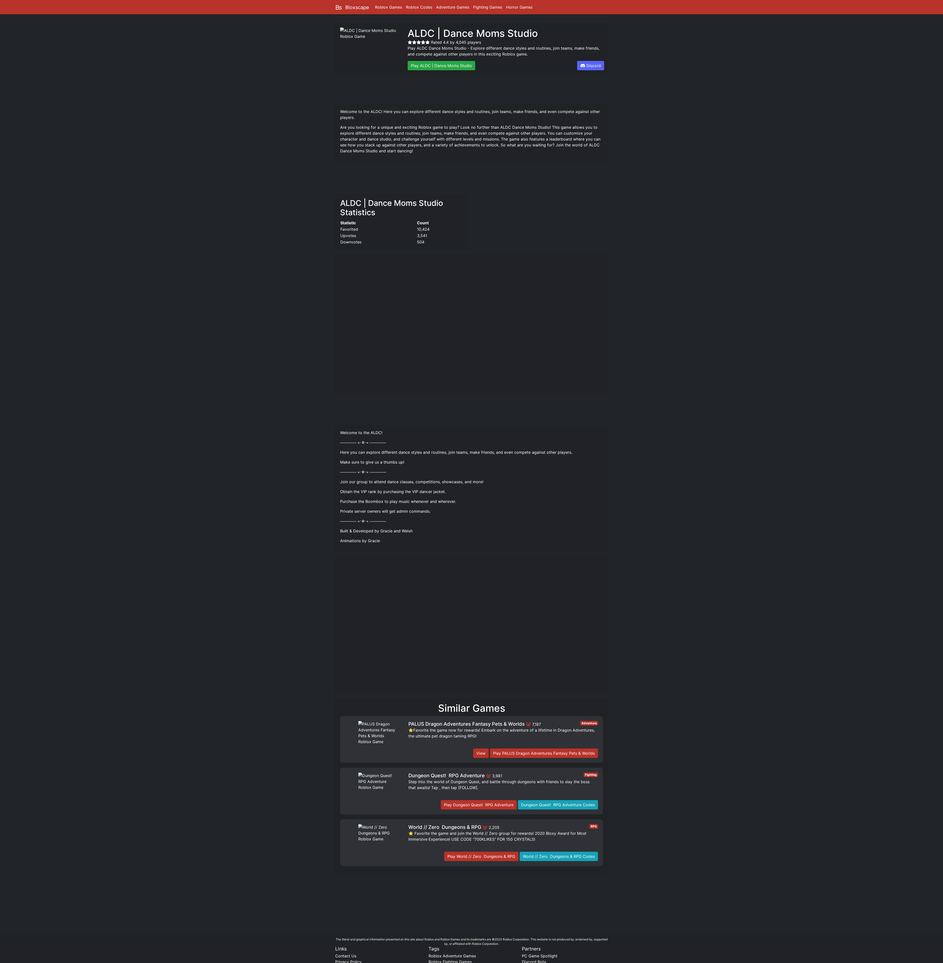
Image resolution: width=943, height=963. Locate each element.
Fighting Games (487, 7)
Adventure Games (452, 7)
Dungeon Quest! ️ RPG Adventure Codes (558, 804)
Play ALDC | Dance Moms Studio (441, 65)
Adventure (589, 723)
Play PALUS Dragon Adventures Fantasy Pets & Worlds (544, 753)
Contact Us (345, 955)
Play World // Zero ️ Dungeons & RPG (481, 856)
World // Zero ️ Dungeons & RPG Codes (559, 856)
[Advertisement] (471, 89)
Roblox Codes (419, 7)
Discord (593, 65)
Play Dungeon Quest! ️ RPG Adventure (478, 804)
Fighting (591, 775)
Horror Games (519, 7)
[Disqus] (471, 627)
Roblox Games (388, 7)
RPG (594, 826)
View (480, 753)
